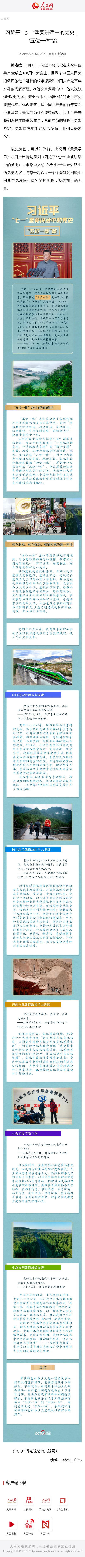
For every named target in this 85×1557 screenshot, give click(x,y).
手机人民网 (45, 1509)
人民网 (5, 18)
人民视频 (11, 1533)
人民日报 (11, 1509)
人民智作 (45, 1533)
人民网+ (28, 1509)
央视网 (61, 53)
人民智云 (28, 1533)
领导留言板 (62, 1509)
